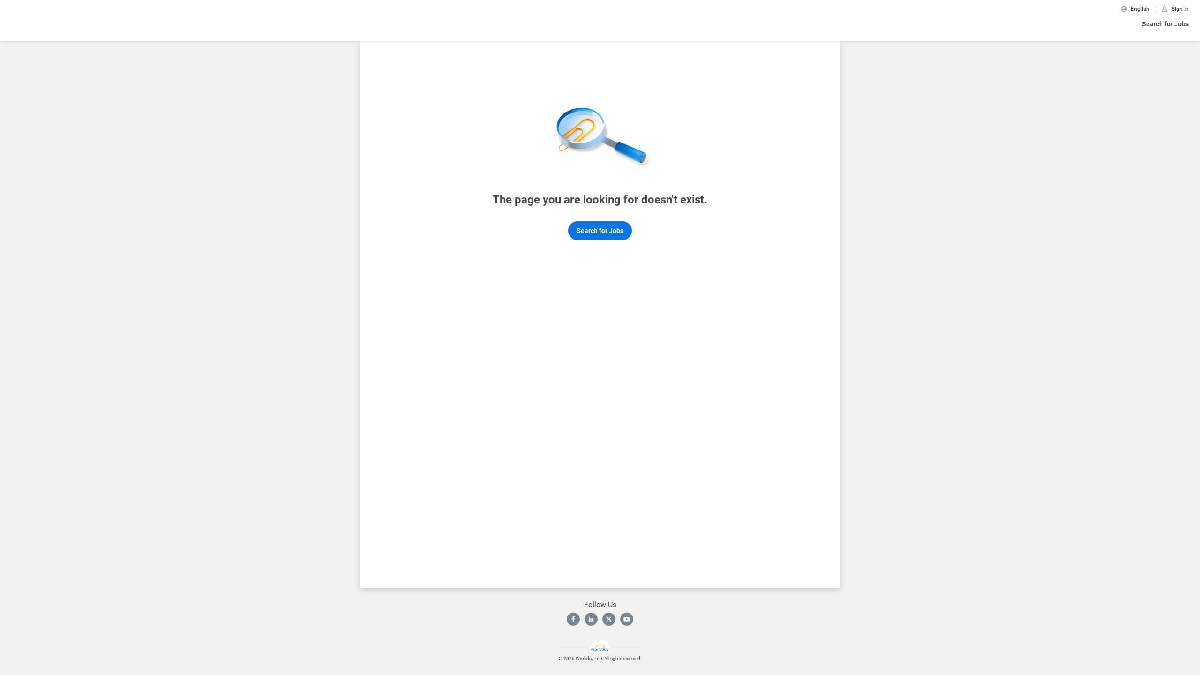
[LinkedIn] (591, 619)
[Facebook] (573, 619)
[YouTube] (626, 619)
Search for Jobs (1165, 24)
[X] (608, 619)
